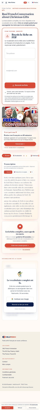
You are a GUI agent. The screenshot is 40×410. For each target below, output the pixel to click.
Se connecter (26, 249)
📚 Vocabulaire (20, 155)
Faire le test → (20, 144)
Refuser (20, 407)
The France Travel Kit (9, 354)
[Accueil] (6, 2)
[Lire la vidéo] (20, 117)
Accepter (7, 407)
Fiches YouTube (6, 8)
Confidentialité (6, 375)
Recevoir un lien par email (20, 304)
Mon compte (6, 364)
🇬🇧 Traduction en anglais (20, 172)
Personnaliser (32, 407)
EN (28, 2)
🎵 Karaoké (8, 172)
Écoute (7, 155)
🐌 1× (31, 172)
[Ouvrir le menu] (2, 2)
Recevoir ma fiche (21, 85)
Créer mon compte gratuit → (20, 245)
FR (25, 2)
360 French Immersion (9, 348)
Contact (4, 361)
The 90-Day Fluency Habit (10, 351)
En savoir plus (34, 404)
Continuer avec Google (21, 299)
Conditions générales (9, 372)
